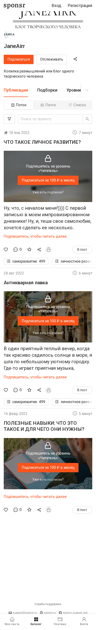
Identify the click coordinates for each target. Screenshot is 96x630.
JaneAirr (14, 46)
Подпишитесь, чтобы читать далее (35, 236)
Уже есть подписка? (48, 192)
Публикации (16, 90)
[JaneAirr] (9, 35)
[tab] (16, 90)
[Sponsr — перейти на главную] (14, 6)
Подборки (47, 90)
